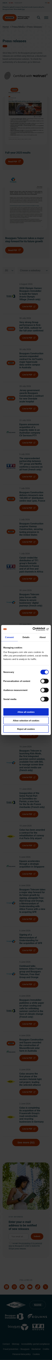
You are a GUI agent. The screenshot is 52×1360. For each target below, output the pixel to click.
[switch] (44, 681)
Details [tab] (26, 637)
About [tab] (42, 637)
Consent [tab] (9, 637)
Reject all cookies (26, 729)
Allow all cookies (26, 712)
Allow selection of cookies (26, 720)
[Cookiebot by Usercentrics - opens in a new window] (37, 629)
